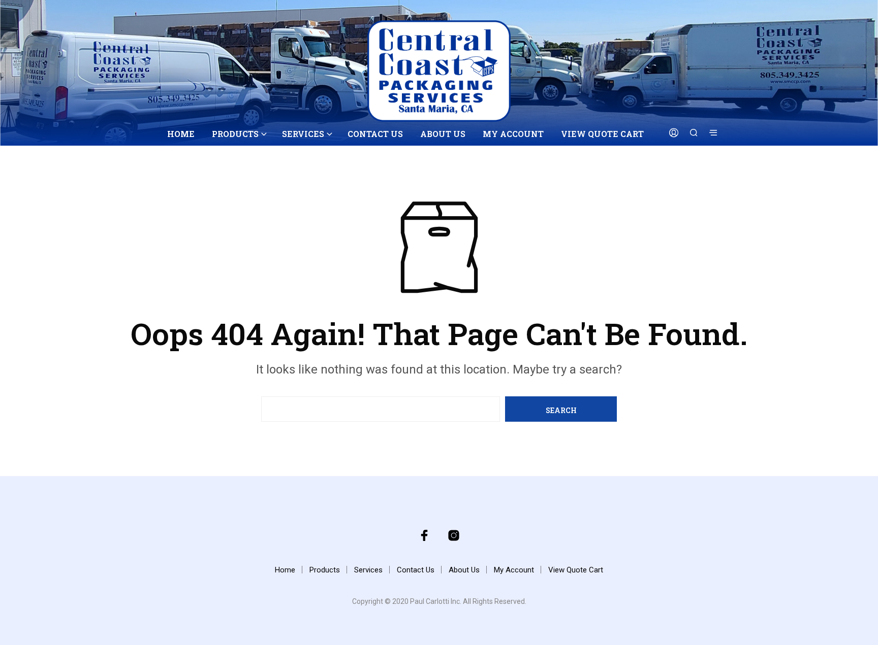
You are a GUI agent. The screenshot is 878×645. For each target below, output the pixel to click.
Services (303, 133)
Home (181, 133)
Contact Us (375, 133)
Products (235, 133)
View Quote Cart (602, 133)
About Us (442, 133)
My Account (513, 133)
